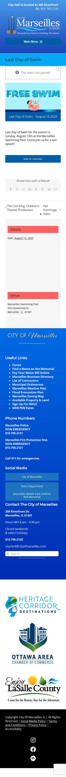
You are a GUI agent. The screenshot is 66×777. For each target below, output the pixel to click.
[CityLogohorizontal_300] (33, 15)
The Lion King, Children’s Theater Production (23, 208)
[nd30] (33, 757)
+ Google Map (18, 316)
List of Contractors (25, 381)
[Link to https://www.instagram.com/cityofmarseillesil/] (33, 740)
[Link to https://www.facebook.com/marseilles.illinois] (33, 749)
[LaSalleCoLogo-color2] (33, 676)
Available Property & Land (30, 400)
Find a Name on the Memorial (33, 369)
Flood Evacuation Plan (28, 392)
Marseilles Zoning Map (28, 396)
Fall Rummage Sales (50, 210)
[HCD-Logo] (33, 598)
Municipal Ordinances (27, 384)
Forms (16, 365)
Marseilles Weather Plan (29, 388)
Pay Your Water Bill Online (30, 373)
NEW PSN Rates (23, 408)
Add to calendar (33, 158)
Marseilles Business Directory (33, 377)
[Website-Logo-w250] (33, 622)
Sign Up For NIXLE (24, 404)
